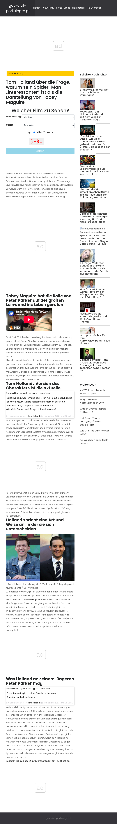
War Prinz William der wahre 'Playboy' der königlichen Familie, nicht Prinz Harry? (93, 293)
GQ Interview (39, 599)
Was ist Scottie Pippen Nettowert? (93, 410)
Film (40, 132)
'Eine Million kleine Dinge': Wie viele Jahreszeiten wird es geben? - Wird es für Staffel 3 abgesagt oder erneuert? (95, 142)
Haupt (36, 7)
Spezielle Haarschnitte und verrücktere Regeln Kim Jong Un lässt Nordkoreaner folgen (94, 218)
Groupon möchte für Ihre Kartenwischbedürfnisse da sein (95, 339)
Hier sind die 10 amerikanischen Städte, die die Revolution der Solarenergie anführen (95, 193)
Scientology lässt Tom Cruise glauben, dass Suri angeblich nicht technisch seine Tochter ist (95, 365)
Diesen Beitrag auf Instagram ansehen (28, 393)
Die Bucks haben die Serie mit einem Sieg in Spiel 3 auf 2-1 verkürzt (94, 241)
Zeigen (40, 151)
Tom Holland (34, 416)
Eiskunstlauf (78, 7)
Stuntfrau (48, 7)
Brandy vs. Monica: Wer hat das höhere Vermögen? (94, 92)
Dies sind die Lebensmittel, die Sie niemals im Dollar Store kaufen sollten (94, 170)
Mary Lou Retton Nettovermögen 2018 (92, 401)
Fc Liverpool (94, 7)
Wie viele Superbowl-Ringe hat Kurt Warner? (31, 409)
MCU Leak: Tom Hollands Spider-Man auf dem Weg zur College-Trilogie (93, 116)
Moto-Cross (63, 7)
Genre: (10, 124)
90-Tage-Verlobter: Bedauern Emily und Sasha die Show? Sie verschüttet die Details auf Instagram (94, 268)
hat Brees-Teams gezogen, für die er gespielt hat (90, 421)
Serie (49, 132)
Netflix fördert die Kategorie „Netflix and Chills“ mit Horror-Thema (93, 318)
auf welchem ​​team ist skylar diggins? (93, 391)
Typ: (30, 132)
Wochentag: (14, 116)
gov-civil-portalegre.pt (58, 818)
